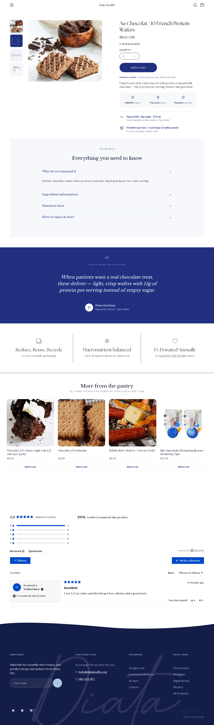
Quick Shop (180, 654)
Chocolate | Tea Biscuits (72, 450)
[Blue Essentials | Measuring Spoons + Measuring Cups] (183, 423)
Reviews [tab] (17, 551)
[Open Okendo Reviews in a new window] (191, 550)
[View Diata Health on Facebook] (31, 710)
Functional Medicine (141, 674)
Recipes (134, 680)
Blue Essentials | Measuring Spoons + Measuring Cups (182, 452)
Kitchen (178, 687)
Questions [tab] (35, 551)
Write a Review (191, 561)
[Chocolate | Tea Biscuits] (81, 423)
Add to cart (30, 466)
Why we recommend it (107, 171)
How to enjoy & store (107, 217)
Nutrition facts (107, 205)
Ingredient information (107, 194)
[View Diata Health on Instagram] (13, 710)
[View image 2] (16, 40)
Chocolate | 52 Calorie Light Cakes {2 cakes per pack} (29, 452)
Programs (135, 654)
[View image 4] (16, 69)
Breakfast (179, 674)
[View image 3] (16, 55)
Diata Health (107, 5)
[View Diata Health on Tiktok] (22, 710)
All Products (180, 693)
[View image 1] (16, 26)
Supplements (181, 680)
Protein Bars (181, 668)
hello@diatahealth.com (93, 672)
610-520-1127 (87, 679)
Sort (171, 572)
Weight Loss (136, 668)
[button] (195, 5)
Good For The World (172, 355)
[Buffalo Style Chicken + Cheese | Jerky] (132, 423)
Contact (134, 687)
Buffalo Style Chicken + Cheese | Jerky (132, 450)
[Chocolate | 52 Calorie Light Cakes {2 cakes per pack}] (30, 423)
